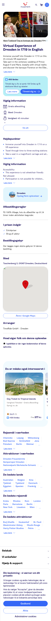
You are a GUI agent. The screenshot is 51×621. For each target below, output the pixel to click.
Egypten (7, 486)
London (37, 501)
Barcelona (17, 504)
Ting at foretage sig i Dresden (29, 41)
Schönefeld (24, 441)
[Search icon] (36, 5)
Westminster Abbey (13, 525)
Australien (8, 480)
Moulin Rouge (33, 525)
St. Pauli (37, 522)
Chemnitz (7, 438)
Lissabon (21, 507)
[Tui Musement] (25, 4)
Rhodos (16, 501)
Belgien (21, 480)
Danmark (33, 483)
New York (7, 507)
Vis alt (25, 128)
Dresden (21, 193)
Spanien (19, 486)
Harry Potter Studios (13, 528)
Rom (27, 501)
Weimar (30, 444)
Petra (30, 528)
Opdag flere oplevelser (28, 196)
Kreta (6, 501)
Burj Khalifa (8, 522)
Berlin (19, 444)
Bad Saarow (9, 441)
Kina (31, 480)
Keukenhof (24, 522)
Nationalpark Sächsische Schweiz (19, 465)
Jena (36, 441)
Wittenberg (33, 438)
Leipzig (20, 438)
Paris (5, 504)
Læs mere (8, 72)
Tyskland (12, 41)
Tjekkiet (7, 483)
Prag (41, 507)
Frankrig (32, 486)
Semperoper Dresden (13, 462)
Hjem (5, 41)
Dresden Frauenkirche (14, 459)
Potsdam (7, 444)
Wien (32, 507)
